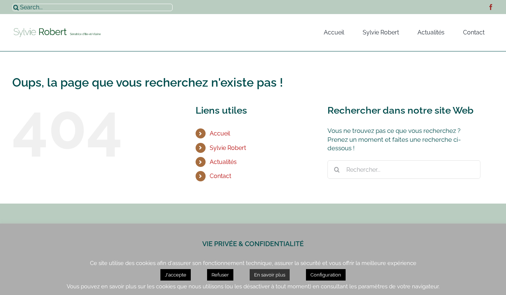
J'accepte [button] (175, 275)
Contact (220, 176)
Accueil (220, 133)
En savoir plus (269, 275)
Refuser (220, 275)
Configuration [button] (325, 275)
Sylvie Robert (228, 147)
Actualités (223, 161)
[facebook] (491, 7)
